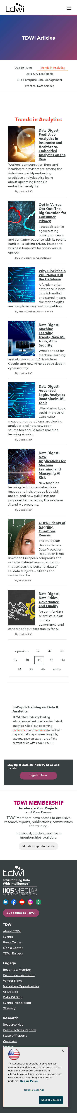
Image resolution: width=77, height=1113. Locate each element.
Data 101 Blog (12, 997)
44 (19, 669)
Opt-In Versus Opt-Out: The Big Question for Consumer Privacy (52, 213)
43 (63, 660)
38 (62, 651)
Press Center (12, 942)
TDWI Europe (13, 953)
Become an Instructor (19, 975)
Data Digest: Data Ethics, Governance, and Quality (49, 600)
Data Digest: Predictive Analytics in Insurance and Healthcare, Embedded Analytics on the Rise (52, 144)
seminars (41, 730)
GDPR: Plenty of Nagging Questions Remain (52, 529)
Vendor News (12, 980)
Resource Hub (13, 1024)
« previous (21, 651)
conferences (20, 730)
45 (31, 669)
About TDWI (12, 931)
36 (38, 651)
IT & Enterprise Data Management (39, 79)
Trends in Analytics (52, 67)
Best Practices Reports (19, 1030)
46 (43, 669)
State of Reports (15, 1035)
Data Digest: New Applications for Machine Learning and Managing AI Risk (52, 465)
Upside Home (24, 67)
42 (51, 660)
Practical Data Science (39, 86)
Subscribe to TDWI (21, 913)
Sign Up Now (38, 775)
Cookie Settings (34, 1089)
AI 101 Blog (10, 992)
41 (39, 660)
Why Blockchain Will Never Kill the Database (52, 275)
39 (15, 660)
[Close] (63, 1051)
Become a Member (17, 969)
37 (50, 651)
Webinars (10, 1041)
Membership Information (38, 846)
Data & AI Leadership (40, 73)
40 (27, 660)
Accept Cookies (51, 1099)
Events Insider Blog (17, 1003)
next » (57, 669)
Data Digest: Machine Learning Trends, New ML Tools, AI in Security (52, 335)
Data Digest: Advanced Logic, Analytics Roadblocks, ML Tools (52, 394)
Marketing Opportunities (21, 986)
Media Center (13, 948)
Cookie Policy (29, 1080)
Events (8, 937)
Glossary (9, 1008)
